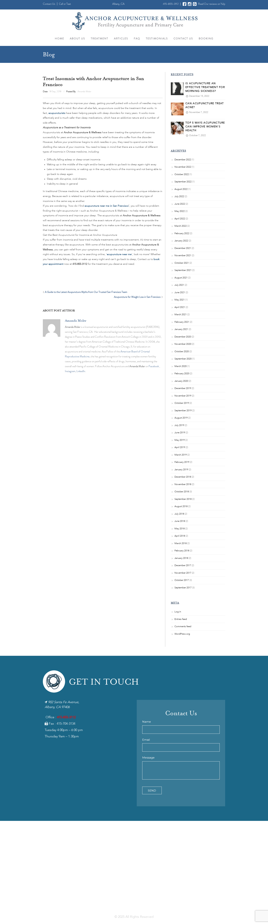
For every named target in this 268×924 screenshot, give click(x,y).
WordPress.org (182, 634)
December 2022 (182, 160)
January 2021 (181, 329)
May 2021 (179, 300)
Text (68, 4)
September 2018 (183, 499)
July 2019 (179, 425)
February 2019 (181, 462)
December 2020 (182, 337)
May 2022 (179, 211)
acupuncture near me (119, 254)
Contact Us (49, 4)
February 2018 (181, 551)
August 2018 (181, 506)
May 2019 (179, 440)
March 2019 (180, 455)
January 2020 (181, 381)
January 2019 (181, 469)
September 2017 (183, 588)
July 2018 (179, 514)
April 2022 (179, 219)
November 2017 (182, 573)
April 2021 (179, 307)
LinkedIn (80, 371)
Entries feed (180, 619)
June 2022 (179, 204)
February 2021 (181, 322)
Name (146, 721)
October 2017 (181, 580)
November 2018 (182, 484)
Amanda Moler (84, 91)
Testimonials (157, 38)
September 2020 (183, 359)
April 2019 (179, 447)
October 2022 (181, 174)
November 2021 (182, 255)
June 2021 (179, 292)
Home (59, 38)
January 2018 (181, 558)
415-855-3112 (171, 4)
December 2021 (182, 248)
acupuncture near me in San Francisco (107, 206)
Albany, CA (118, 4)
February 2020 (181, 373)
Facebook (154, 366)
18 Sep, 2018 (55, 91)
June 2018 (179, 521)
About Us (77, 38)
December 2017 (182, 565)
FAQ (137, 38)
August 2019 (181, 418)
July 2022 (179, 196)
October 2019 (181, 403)
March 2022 (180, 226)
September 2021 (183, 270)
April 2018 (179, 536)
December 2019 (182, 388)
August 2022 (181, 189)
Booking (206, 38)
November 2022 (182, 167)
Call (61, 4)
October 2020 (181, 351)
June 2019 (179, 432)
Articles (121, 38)
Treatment (99, 38)
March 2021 (180, 314)
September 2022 (183, 182)
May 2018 (179, 529)
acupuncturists (56, 113)
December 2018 (182, 477)
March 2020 (180, 366)
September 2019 (183, 410)
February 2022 (181, 233)
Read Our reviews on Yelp (211, 4)
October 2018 (181, 492)
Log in (177, 612)
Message (148, 757)
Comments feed (182, 626)
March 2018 (180, 543)
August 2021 (181, 278)
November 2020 (182, 344)
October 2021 (181, 263)
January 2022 (181, 241)
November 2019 (182, 396)
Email (146, 739)
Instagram (70, 371)
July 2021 (179, 285)
